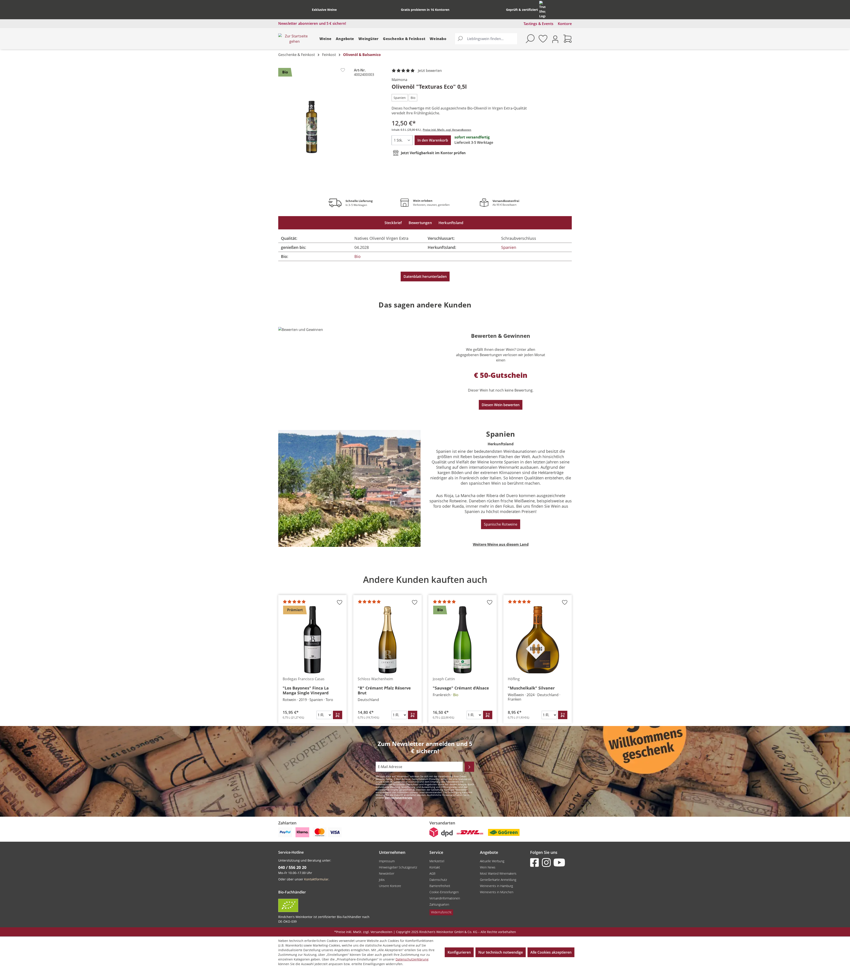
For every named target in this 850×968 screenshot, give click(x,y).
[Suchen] (460, 38)
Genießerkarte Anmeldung (498, 880)
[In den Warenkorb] (337, 715)
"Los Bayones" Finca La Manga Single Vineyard (306, 690)
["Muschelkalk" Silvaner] (537, 639)
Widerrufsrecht (441, 912)
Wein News (487, 867)
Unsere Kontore (390, 886)
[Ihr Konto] (555, 39)
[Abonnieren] (469, 767)
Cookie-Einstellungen (444, 892)
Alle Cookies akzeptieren (551, 952)
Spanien (508, 247)
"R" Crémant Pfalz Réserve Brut (384, 690)
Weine (325, 38)
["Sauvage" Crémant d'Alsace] (462, 639)
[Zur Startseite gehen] (294, 38)
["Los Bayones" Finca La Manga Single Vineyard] (312, 639)
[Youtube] (559, 862)
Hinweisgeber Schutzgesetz (398, 867)
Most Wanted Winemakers (498, 873)
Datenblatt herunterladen (425, 276)
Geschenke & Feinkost (404, 38)
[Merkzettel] (543, 38)
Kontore (565, 23)
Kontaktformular (316, 879)
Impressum (387, 861)
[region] (311, 127)
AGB (432, 873)
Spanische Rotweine (500, 524)
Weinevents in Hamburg (496, 886)
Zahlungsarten (439, 904)
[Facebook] (535, 862)
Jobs (382, 880)
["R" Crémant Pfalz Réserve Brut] (387, 639)
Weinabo (438, 38)
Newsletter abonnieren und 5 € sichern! (312, 23)
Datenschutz (438, 880)
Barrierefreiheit (439, 886)
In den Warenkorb (432, 140)
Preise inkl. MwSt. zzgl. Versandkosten (447, 130)
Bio (357, 256)
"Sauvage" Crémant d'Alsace (461, 688)
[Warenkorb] (567, 38)
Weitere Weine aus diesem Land (501, 544)
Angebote (345, 38)
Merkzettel (436, 861)
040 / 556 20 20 (292, 867)
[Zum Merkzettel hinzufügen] (343, 70)
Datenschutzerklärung (398, 797)
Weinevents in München (496, 892)
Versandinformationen (444, 898)
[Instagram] (547, 862)
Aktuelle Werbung (492, 861)
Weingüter (368, 38)
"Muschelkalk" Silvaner (531, 688)
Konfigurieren (459, 952)
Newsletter (386, 873)
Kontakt (434, 867)
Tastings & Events (538, 23)
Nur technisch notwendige (500, 952)
